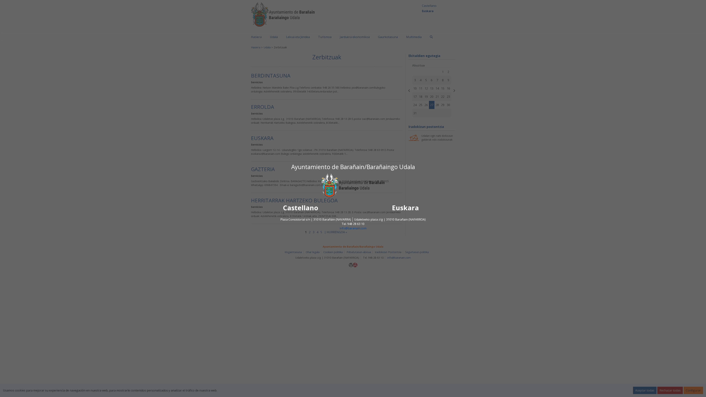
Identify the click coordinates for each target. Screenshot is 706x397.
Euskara (405, 207)
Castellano (300, 207)
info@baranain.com (353, 228)
